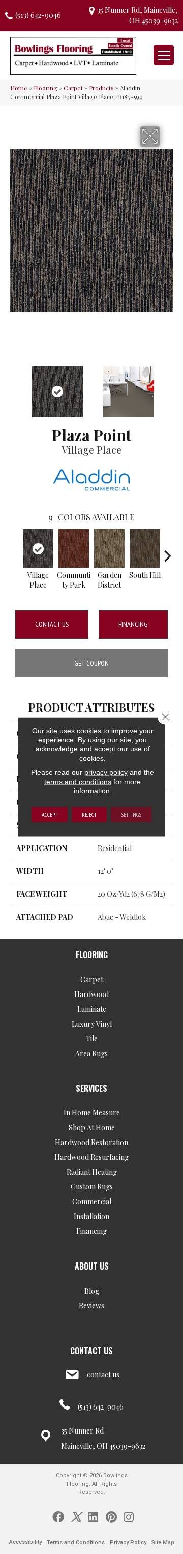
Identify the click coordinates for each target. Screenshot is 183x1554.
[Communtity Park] (74, 548)
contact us (103, 1374)
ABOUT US (92, 1266)
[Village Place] (38, 548)
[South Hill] (145, 548)
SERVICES (91, 1088)
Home (18, 88)
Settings (131, 814)
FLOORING (92, 955)
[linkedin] (93, 1516)
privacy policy (106, 772)
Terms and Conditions (76, 1542)
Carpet (73, 88)
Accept (49, 814)
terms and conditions (77, 782)
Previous (15, 386)
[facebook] (58, 1516)
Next (168, 386)
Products (101, 88)
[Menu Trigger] (164, 55)
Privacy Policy (128, 1542)
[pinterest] (111, 1516)
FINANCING (133, 624)
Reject (89, 814)
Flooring (45, 88)
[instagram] (129, 1516)
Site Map (162, 1542)
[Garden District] (109, 548)
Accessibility (25, 1542)
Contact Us (52, 624)
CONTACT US (91, 1351)
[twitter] (76, 1516)
